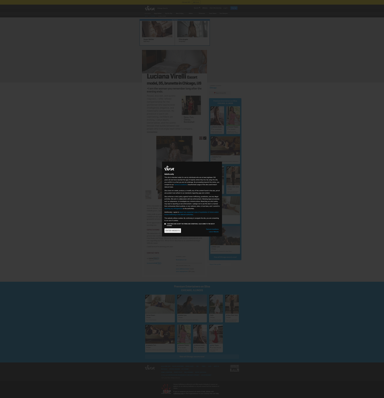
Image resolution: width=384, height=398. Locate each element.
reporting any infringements (173, 208)
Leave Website (214, 232)
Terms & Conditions (180, 184)
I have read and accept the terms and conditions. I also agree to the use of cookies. (191, 224)
